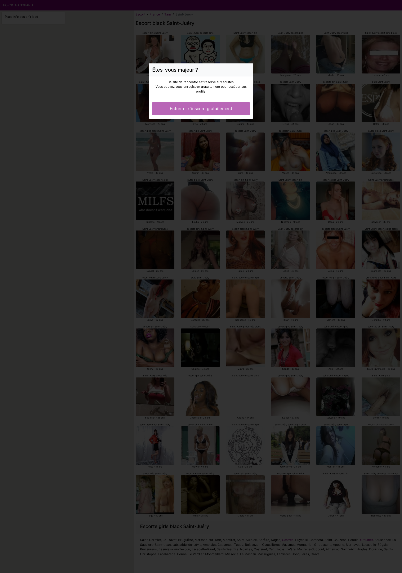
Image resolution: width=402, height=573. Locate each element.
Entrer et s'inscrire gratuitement (201, 108)
